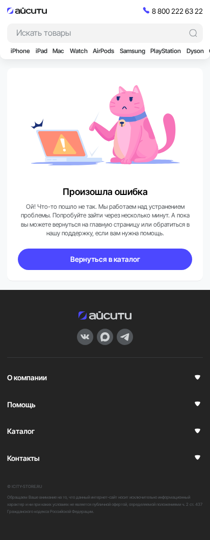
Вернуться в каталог (105, 259)
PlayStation (165, 51)
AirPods (103, 51)
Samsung (132, 51)
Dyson (195, 51)
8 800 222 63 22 (177, 11)
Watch (79, 51)
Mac (58, 51)
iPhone (20, 51)
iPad (41, 51)
